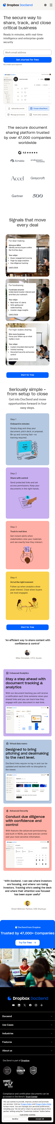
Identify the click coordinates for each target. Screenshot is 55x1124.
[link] (27, 375)
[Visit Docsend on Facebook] (30, 1006)
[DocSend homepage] (27, 998)
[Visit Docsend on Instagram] (36, 1006)
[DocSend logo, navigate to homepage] (17, 5)
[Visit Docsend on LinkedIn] (19, 1006)
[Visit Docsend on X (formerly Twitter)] (25, 1006)
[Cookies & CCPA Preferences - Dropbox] (27, 1110)
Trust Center (32, 1096)
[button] (27, 60)
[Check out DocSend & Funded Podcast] (41, 1006)
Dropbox (25, 1060)
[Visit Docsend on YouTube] (13, 1006)
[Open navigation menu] (51, 5)
